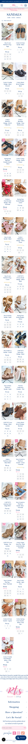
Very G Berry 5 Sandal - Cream (7, 351)
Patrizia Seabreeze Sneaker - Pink (20, 387)
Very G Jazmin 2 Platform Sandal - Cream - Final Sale (20, 462)
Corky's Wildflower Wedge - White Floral (20, 239)
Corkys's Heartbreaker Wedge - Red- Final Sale (7, 202)
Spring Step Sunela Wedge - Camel (20, 201)
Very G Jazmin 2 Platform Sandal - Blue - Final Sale (20, 505)
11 (21, 52)
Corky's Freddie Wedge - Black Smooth (7, 84)
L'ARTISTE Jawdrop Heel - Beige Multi (7, 504)
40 (17, 288)
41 (20, 210)
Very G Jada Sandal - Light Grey (20, 582)
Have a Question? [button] (14, 712)
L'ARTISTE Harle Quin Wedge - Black (20, 352)
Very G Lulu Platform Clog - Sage (7, 44)
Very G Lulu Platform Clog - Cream (7, 277)
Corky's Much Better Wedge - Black (20, 84)
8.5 (7, 249)
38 (7, 173)
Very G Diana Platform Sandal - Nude (7, 387)
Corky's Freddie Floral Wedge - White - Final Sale (7, 659)
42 (10, 433)
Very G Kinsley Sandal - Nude (8, 316)
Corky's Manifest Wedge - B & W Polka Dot (7, 122)
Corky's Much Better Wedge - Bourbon (20, 424)
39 (10, 173)
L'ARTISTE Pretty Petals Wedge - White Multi (20, 278)
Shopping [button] (14, 707)
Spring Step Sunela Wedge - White (20, 317)
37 (5, 173)
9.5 (5, 58)
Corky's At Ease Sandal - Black (20, 43)
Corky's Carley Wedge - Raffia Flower (20, 160)
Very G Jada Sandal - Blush (7, 238)
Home (8, 17)
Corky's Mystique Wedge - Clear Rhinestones (20, 122)
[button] (22, 5)
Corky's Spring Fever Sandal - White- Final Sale (20, 621)
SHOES (13, 17)
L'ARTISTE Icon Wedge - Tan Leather (7, 544)
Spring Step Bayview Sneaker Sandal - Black (7, 161)
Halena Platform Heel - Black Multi (7, 461)
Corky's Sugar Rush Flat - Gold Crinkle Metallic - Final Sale (20, 545)
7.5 (10, 246)
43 (7, 435)
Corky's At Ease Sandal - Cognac (7, 619)
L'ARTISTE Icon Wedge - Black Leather (7, 424)
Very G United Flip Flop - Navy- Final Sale (7, 582)
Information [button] (14, 702)
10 (19, 52)
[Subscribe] (24, 728)
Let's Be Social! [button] (14, 717)
